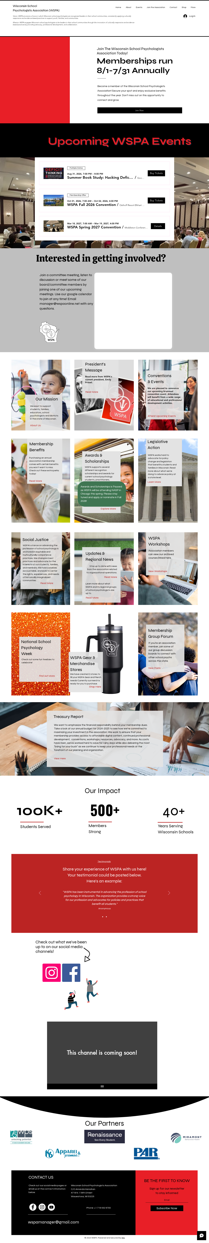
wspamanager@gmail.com (53, 1222)
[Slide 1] (102, 916)
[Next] (169, 893)
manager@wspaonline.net (60, 304)
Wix (123, 1238)
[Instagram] (52, 973)
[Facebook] (71, 973)
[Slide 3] (106, 916)
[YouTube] (51, 1207)
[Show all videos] (102, 1086)
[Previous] (40, 893)
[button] (100, 177)
